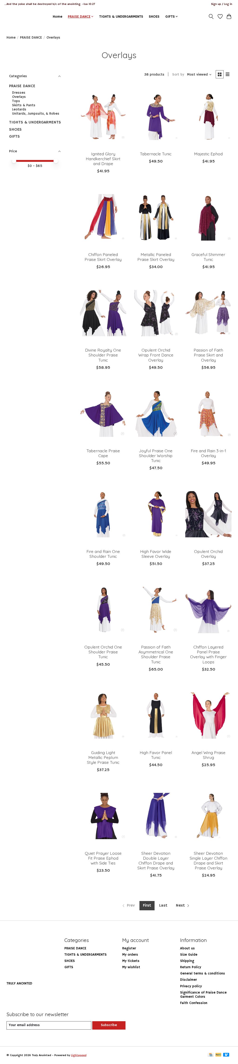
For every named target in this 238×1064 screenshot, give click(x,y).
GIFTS (14, 136)
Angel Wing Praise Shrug (208, 755)
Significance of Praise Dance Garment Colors (203, 995)
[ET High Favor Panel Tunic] (156, 715)
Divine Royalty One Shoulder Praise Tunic (103, 354)
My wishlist (131, 967)
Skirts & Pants (23, 105)
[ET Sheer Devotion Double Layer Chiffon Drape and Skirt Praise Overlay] (156, 816)
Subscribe (109, 1025)
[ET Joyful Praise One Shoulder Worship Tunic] (156, 414)
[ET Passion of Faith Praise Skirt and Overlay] (208, 313)
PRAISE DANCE (31, 38)
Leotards (19, 109)
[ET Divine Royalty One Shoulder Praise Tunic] (103, 313)
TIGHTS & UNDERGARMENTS (121, 16)
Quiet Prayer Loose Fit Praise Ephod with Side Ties (103, 858)
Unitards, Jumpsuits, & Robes (35, 114)
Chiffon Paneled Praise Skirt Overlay (103, 257)
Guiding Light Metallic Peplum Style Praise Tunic (103, 757)
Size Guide (188, 955)
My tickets (130, 961)
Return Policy (190, 967)
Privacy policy (191, 986)
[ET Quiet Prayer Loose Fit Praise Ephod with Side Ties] (103, 816)
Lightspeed (78, 1055)
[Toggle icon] (211, 16)
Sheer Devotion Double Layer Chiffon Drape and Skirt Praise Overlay (155, 860)
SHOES (154, 16)
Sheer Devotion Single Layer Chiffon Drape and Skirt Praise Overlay (208, 860)
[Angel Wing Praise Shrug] (208, 715)
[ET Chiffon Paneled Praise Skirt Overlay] (103, 217)
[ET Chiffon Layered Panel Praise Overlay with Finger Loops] (208, 610)
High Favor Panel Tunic (156, 755)
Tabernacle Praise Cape (103, 453)
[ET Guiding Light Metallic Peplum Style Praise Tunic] (103, 715)
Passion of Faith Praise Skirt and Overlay (208, 354)
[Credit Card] (211, 1055)
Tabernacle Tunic (156, 153)
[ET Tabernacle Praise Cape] (103, 414)
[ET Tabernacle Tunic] (156, 117)
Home (57, 16)
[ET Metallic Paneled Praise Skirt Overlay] (156, 217)
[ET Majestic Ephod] (208, 117)
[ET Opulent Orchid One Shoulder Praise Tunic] (103, 610)
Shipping (187, 961)
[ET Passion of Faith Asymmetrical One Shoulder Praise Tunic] (156, 610)
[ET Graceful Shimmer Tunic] (208, 217)
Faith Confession (193, 1003)
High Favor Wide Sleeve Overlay (155, 554)
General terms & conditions (202, 973)
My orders (130, 955)
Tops (16, 101)
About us (187, 948)
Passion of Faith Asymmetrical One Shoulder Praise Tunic (156, 654)
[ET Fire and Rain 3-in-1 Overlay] (208, 414)
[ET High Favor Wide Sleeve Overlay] (156, 514)
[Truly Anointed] (15, 16)
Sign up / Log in (221, 4)
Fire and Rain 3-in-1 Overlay (208, 453)
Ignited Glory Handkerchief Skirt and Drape (103, 158)
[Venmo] (226, 1055)
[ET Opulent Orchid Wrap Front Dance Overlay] (156, 313)
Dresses (18, 93)
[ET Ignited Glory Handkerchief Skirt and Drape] (103, 117)
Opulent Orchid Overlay (208, 554)
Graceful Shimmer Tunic (208, 257)
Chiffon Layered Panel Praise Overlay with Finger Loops (208, 654)
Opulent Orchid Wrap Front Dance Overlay (155, 354)
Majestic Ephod (208, 153)
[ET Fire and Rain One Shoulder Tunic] (103, 514)
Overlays (19, 97)
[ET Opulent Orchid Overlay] (208, 514)
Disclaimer (188, 980)
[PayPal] (218, 1055)
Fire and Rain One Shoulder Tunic (103, 554)
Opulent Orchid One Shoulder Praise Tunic (103, 651)
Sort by (178, 75)
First (147, 905)
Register (129, 948)
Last (163, 905)
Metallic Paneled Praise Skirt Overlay (155, 257)
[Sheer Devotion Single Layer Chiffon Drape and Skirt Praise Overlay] (208, 816)
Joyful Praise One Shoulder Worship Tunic (155, 455)
